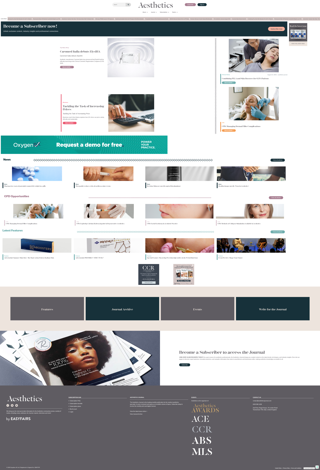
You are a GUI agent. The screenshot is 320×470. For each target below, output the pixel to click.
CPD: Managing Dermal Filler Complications (241, 126)
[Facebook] (16, 405)
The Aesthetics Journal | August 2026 (210, 19)
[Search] (128, 4)
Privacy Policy (286, 468)
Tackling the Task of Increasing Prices (83, 108)
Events (174, 12)
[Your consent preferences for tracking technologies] (317, 467)
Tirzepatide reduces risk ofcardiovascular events (144, 19)
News (5, 184)
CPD (7, 221)
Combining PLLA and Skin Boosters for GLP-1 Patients (248, 19)
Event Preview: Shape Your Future (230, 258)
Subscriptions (163, 12)
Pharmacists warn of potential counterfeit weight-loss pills (34, 19)
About (144, 12)
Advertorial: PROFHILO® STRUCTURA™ (90, 258)
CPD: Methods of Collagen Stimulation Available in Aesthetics (239, 224)
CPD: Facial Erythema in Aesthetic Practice (162, 224)
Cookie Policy (278, 468)
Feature (6, 256)
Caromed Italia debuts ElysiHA (227, 19)
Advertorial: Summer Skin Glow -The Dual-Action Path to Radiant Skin (65, 19)
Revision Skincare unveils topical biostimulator (189, 19)
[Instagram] (7, 405)
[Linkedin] (12, 405)
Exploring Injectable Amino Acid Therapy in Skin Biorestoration (117, 19)
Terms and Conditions (296, 468)
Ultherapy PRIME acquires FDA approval (92, 19)
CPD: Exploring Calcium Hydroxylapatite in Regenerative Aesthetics (100, 224)
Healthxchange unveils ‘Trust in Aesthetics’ (233, 186)
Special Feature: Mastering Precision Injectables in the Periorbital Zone (172, 258)
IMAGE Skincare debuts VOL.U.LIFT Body (167, 19)
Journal (153, 12)
